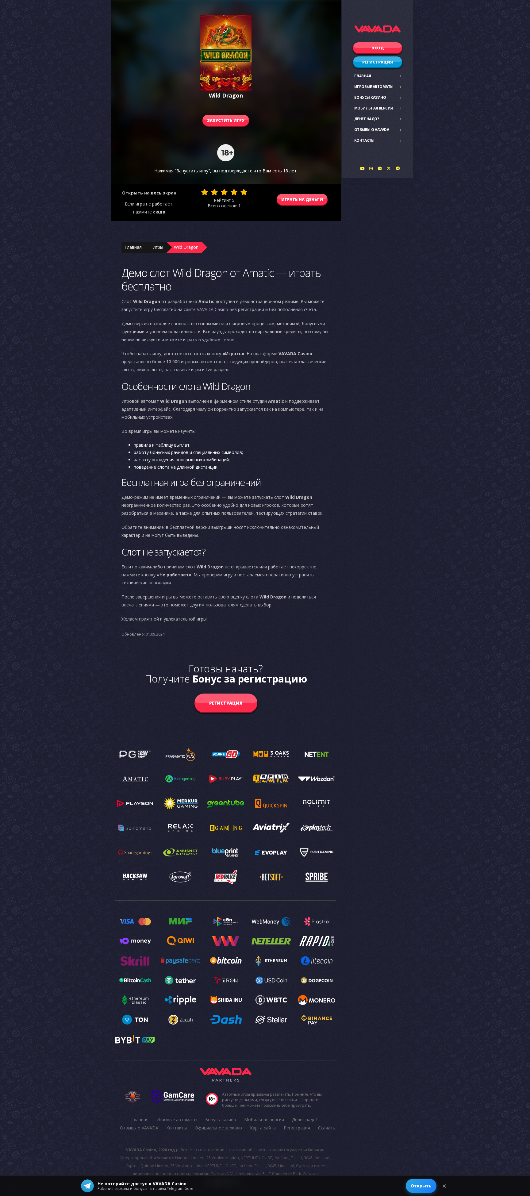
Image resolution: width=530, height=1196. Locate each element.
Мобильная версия (373, 108)
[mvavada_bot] (398, 168)
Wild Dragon (186, 247)
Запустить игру (225, 120)
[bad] (204, 192)
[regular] (224, 192)
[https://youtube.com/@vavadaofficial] (362, 168)
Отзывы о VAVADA (371, 129)
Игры (157, 247)
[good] (234, 192)
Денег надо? (366, 118)
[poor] (214, 192)
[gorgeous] (243, 192)
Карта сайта (263, 1128)
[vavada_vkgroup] (380, 168)
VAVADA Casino (212, 309)
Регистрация (377, 62)
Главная (362, 76)
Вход (377, 48)
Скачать (326, 1128)
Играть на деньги (302, 199)
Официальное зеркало (218, 1128)
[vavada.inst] (371, 168)
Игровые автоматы (374, 86)
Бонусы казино (370, 97)
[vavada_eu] (389, 168)
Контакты (364, 140)
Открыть (421, 1186)
